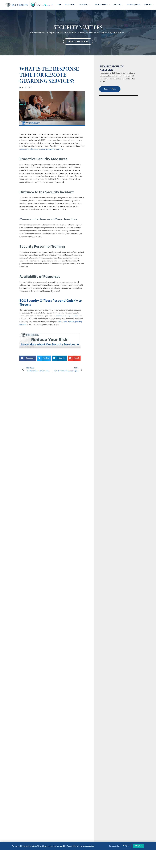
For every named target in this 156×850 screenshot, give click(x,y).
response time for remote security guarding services (40, 149)
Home (59, 4)
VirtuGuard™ (83, 4)
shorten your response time (67, 316)
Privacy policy (114, 846)
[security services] (50, 348)
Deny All (126, 846)
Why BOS (117, 4)
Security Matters (134, 4)
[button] (27, 358)
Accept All (138, 846)
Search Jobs (70, 4)
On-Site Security (101, 4)
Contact (147, 4)
